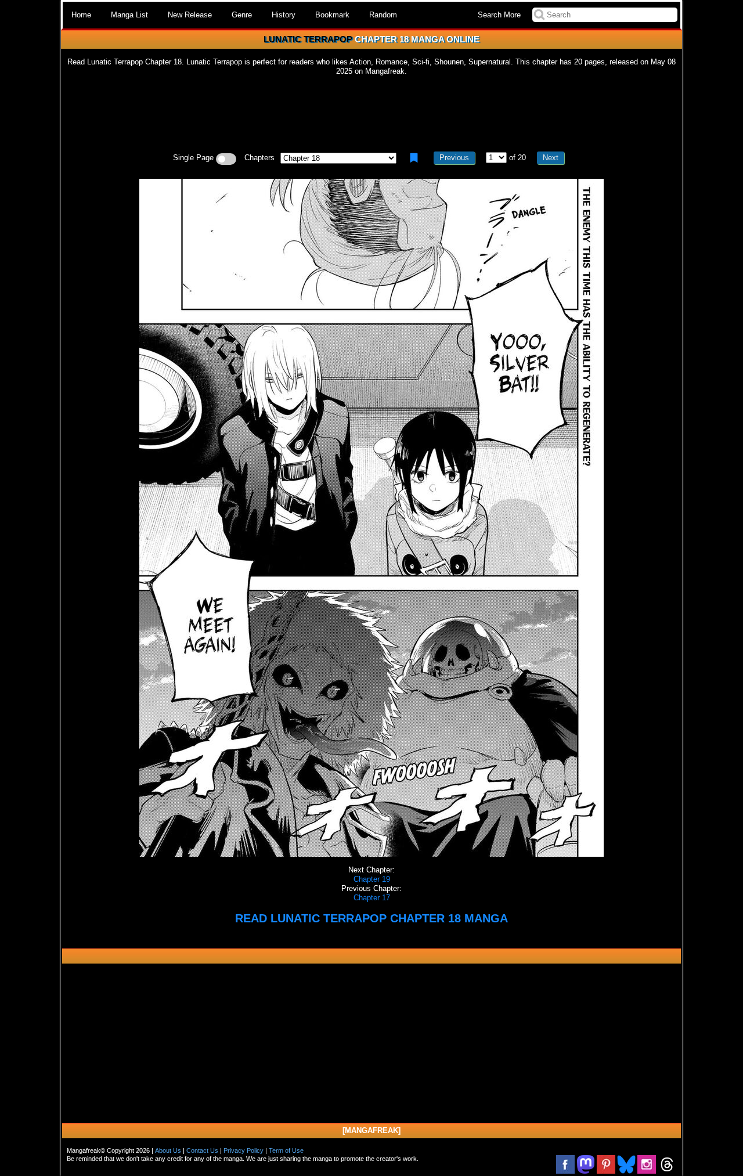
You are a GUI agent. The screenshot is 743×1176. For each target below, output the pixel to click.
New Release (190, 14)
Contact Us (202, 1150)
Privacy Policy (243, 1150)
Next (550, 157)
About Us (168, 1150)
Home (81, 14)
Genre (242, 14)
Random (383, 14)
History (283, 14)
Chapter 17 (372, 897)
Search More (499, 14)
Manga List (129, 14)
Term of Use (286, 1150)
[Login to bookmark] (414, 158)
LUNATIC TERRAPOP (308, 39)
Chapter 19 (372, 879)
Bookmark (332, 14)
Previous (454, 157)
